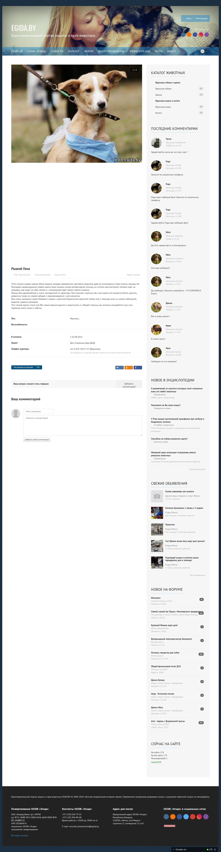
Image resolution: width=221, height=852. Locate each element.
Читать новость (110, 458)
